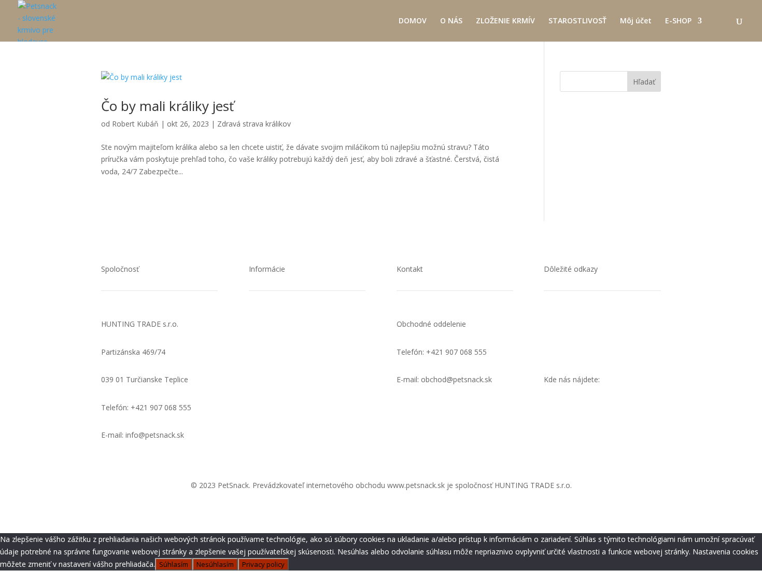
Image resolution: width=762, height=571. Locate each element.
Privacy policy (263, 564)
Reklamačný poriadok (285, 435)
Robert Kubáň (135, 124)
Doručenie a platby (280, 352)
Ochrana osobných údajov (588, 324)
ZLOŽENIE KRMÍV (505, 21)
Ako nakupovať (274, 324)
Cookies (557, 352)
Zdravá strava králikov (254, 124)
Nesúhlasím (215, 564)
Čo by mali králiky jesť (167, 105)
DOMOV (413, 21)
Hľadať (644, 82)
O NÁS (451, 21)
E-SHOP (678, 21)
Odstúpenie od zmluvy (286, 407)
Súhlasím (173, 564)
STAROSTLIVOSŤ (577, 21)
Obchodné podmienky (285, 379)
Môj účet (636, 21)
